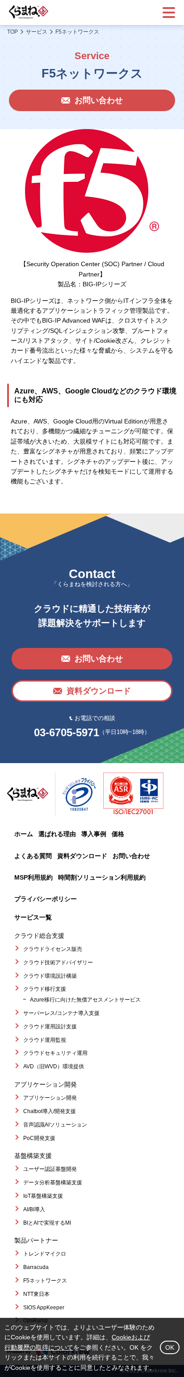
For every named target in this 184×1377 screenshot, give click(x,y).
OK (169, 1347)
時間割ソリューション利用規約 (102, 877)
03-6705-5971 (66, 732)
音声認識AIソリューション (55, 1125)
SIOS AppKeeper (43, 1307)
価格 (118, 833)
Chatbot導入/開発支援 (49, 1111)
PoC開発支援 (39, 1138)
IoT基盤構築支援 (43, 1196)
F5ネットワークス (45, 1281)
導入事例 (93, 833)
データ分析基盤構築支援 (52, 1182)
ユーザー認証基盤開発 (50, 1169)
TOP (12, 32)
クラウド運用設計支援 (50, 1026)
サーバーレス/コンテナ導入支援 (61, 1013)
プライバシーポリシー (45, 898)
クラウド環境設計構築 (50, 976)
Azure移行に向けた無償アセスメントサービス (85, 1000)
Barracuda (36, 1267)
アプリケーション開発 (50, 1098)
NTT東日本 (36, 1294)
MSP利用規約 (33, 877)
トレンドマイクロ (44, 1254)
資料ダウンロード (82, 855)
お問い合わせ (131, 855)
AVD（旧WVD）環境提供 (53, 1066)
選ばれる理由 (57, 833)
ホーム (23, 833)
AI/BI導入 (34, 1209)
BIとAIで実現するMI (47, 1223)
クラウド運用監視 (44, 1040)
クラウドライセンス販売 (52, 949)
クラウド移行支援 (44, 989)
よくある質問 (33, 855)
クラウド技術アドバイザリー (58, 962)
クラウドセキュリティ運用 (55, 1053)
